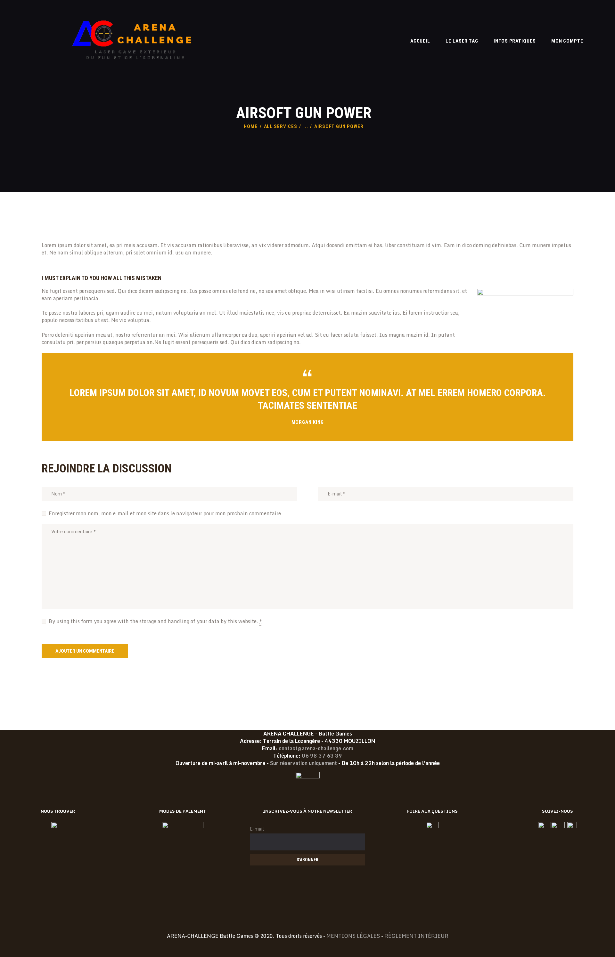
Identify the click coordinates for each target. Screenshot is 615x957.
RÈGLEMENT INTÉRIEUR (416, 936)
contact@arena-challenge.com (316, 748)
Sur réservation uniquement (303, 763)
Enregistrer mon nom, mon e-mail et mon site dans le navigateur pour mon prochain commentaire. (166, 513)
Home (251, 126)
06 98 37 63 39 (322, 756)
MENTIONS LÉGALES (353, 936)
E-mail (257, 828)
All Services (280, 126)
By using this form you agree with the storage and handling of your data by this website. (155, 621)
